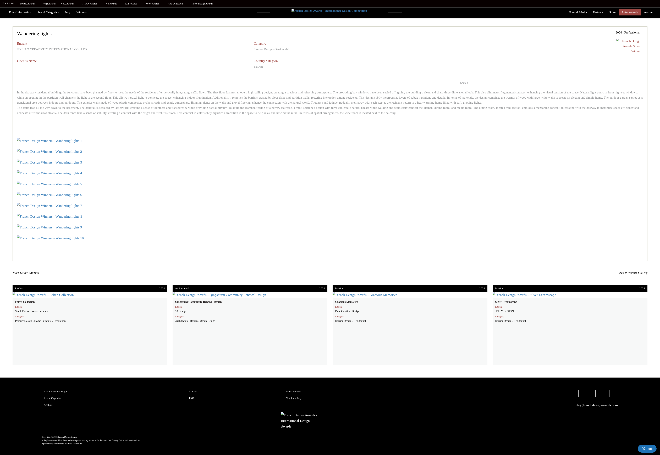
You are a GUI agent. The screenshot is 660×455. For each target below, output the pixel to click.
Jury (67, 12)
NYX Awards (67, 3)
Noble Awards (153, 3)
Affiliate (48, 404)
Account (649, 12)
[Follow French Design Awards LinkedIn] (612, 394)
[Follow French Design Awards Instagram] (602, 394)
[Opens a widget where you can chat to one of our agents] (647, 449)
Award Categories (48, 12)
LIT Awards (131, 3)
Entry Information (20, 12)
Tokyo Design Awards (202, 3)
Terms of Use (105, 440)
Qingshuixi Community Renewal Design (198, 301)
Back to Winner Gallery (631, 272)
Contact (193, 391)
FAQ (191, 398)
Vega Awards (49, 3)
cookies (137, 440)
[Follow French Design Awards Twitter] (592, 394)
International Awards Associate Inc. (68, 443)
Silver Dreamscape (506, 301)
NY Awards (111, 3)
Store (612, 12)
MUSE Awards (27, 3)
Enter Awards (630, 12)
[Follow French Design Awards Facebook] (581, 394)
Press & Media (578, 12)
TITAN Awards (90, 3)
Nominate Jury (294, 398)
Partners (598, 12)
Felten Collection (25, 301)
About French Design (55, 391)
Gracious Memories (346, 301)
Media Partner (293, 391)
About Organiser (53, 398)
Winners (81, 12)
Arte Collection (175, 3)
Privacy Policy (118, 440)
